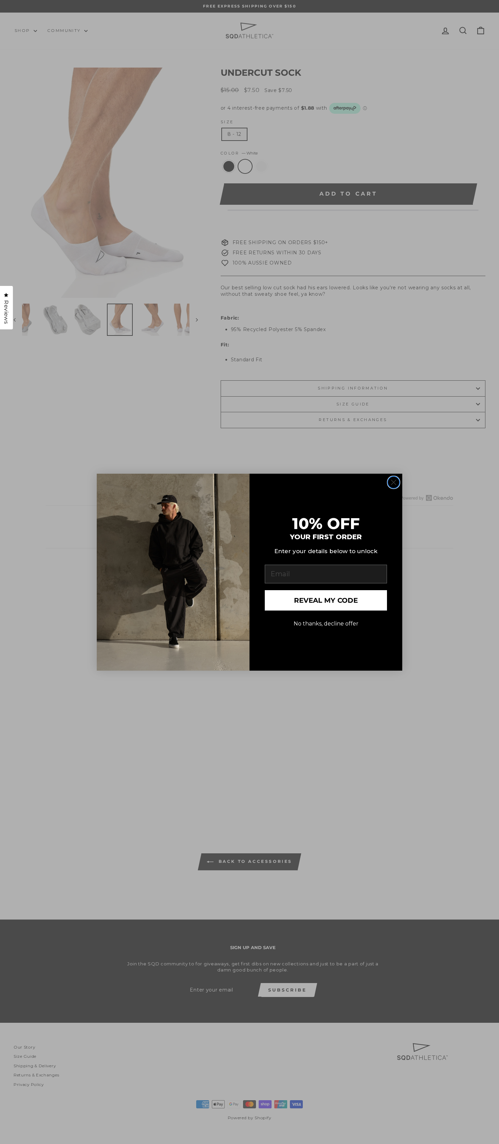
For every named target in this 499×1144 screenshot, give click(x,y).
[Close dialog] (394, 482)
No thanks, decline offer (326, 624)
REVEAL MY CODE (326, 600)
